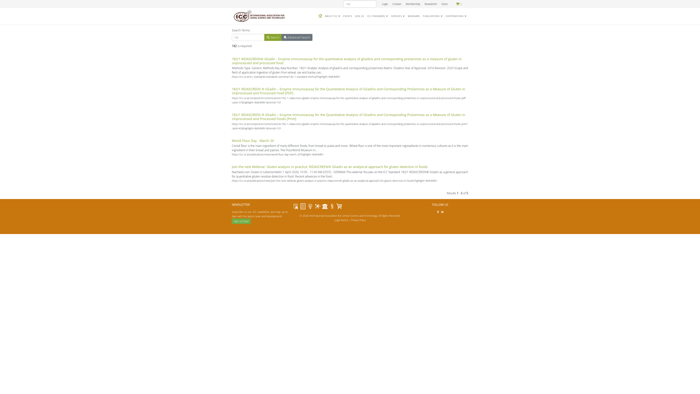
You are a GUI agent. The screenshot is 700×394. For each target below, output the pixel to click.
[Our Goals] (303, 206)
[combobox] (360, 4)
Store (445, 4)
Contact (396, 4)
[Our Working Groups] (317, 206)
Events (347, 16)
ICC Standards (376, 16)
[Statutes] (332, 206)
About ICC (331, 16)
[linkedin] (442, 212)
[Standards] (295, 206)
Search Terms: (241, 30)
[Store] (339, 206)
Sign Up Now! (241, 221)
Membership (413, 4)
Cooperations (455, 16)
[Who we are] (310, 206)
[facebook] (438, 212)
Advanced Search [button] (298, 37)
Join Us (359, 16)
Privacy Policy (358, 220)
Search (274, 37)
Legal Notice (341, 220)
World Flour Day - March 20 (253, 140)
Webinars (414, 16)
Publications (431, 16)
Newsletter (431, 4)
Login (385, 4)
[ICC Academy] (324, 206)
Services (396, 16)
